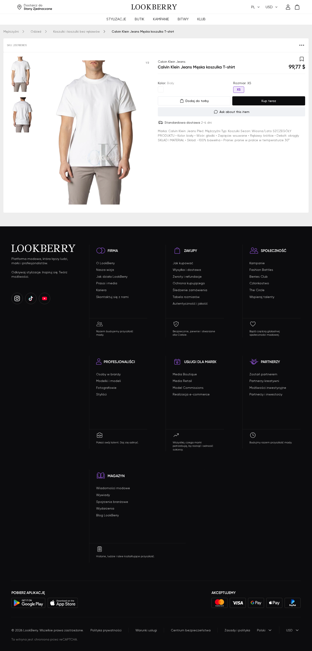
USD (289, 630)
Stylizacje (116, 19)
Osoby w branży (108, 374)
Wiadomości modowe (113, 488)
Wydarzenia (105, 508)
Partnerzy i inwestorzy (265, 394)
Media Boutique (185, 374)
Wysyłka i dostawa (187, 270)
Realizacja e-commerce (191, 394)
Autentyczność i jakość (190, 303)
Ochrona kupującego (189, 283)
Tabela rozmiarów (186, 297)
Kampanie (161, 19)
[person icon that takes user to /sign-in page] (288, 7)
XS (239, 90)
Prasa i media (106, 283)
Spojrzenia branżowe (112, 502)
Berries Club (258, 276)
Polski (261, 630)
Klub (201, 19)
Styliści (101, 394)
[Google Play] (28, 603)
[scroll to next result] (147, 132)
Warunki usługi (146, 630)
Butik (139, 19)
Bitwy (183, 19)
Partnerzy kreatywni (264, 381)
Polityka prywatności (106, 630)
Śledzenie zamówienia (190, 290)
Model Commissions (188, 388)
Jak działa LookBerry (111, 276)
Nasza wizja (105, 270)
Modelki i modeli (108, 381)
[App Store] (63, 603)
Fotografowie (106, 388)
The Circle (256, 290)
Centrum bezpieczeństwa (191, 630)
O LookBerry (105, 263)
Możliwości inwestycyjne (267, 388)
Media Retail (182, 381)
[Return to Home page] (154, 7)
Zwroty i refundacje (187, 276)
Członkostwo (259, 283)
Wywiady (103, 495)
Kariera (101, 290)
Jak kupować (183, 263)
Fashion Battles (261, 270)
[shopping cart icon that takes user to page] (297, 7)
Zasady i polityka (237, 630)
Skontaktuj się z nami (112, 297)
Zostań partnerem (263, 374)
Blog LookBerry (107, 515)
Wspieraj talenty (261, 297)
